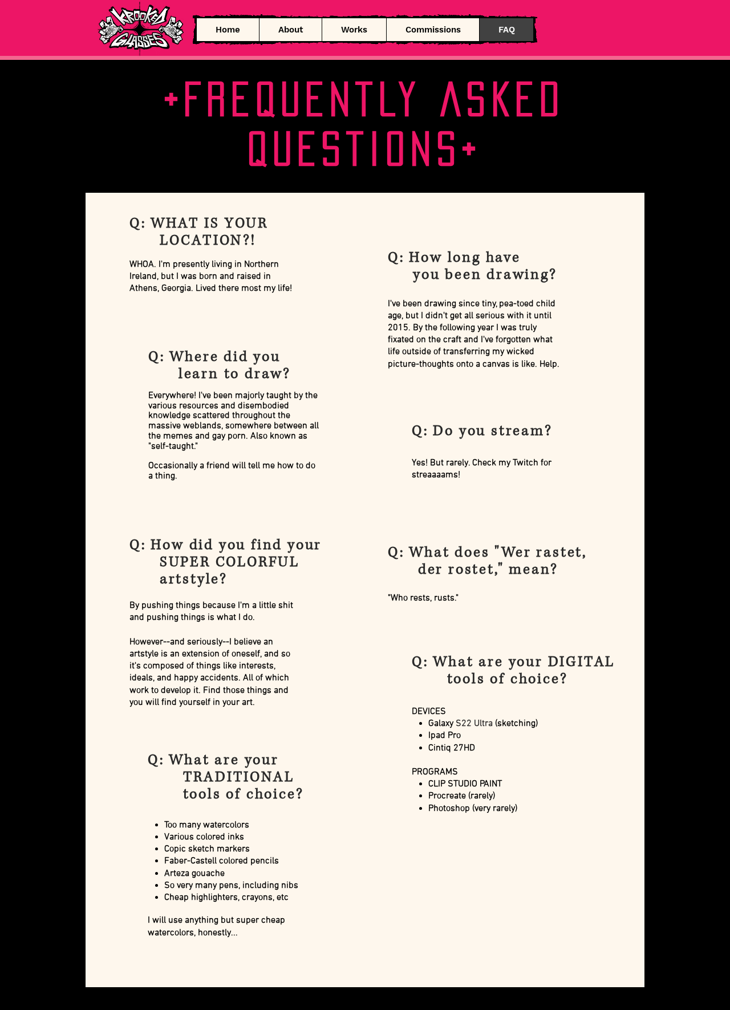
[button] (354, 29)
